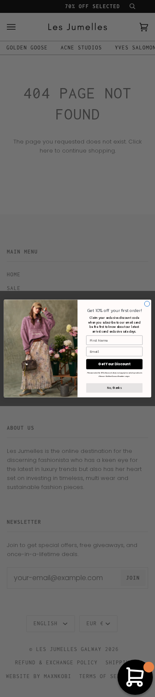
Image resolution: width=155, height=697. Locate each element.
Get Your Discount (114, 364)
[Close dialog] (146, 303)
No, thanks (114, 387)
